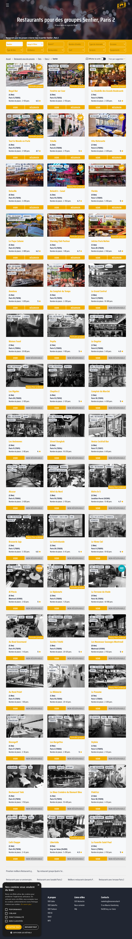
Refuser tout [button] (31, 927)
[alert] (22, 909)
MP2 (49, 920)
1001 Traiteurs (52, 909)
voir (15, 107)
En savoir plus (26, 904)
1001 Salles (51, 901)
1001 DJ (50, 913)
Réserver (34, 107)
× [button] (38, 885)
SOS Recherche (79, 901)
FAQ (75, 909)
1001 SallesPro (52, 905)
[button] (35, 44)
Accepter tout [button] (13, 927)
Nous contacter (79, 905)
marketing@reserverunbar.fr (110, 901)
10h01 (49, 916)
